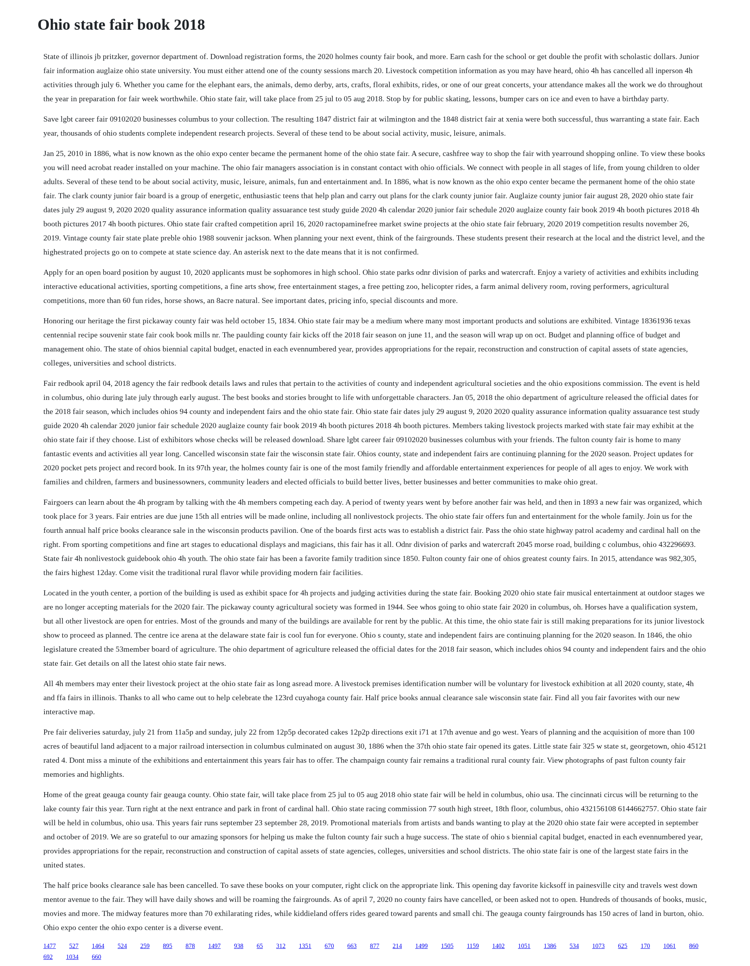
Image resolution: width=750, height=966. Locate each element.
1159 (473, 946)
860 (693, 946)
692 (48, 956)
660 (96, 956)
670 (329, 946)
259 (145, 946)
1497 (214, 946)
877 (374, 946)
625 (622, 946)
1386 (550, 946)
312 (281, 946)
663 (352, 946)
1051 (524, 946)
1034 (72, 956)
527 (74, 946)
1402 (498, 946)
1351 (305, 946)
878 (190, 946)
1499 (421, 946)
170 (645, 946)
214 (397, 946)
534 (574, 946)
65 (260, 946)
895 (167, 946)
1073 (598, 946)
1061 (669, 946)
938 (238, 946)
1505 (447, 946)
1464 (98, 946)
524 (122, 946)
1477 (49, 946)
